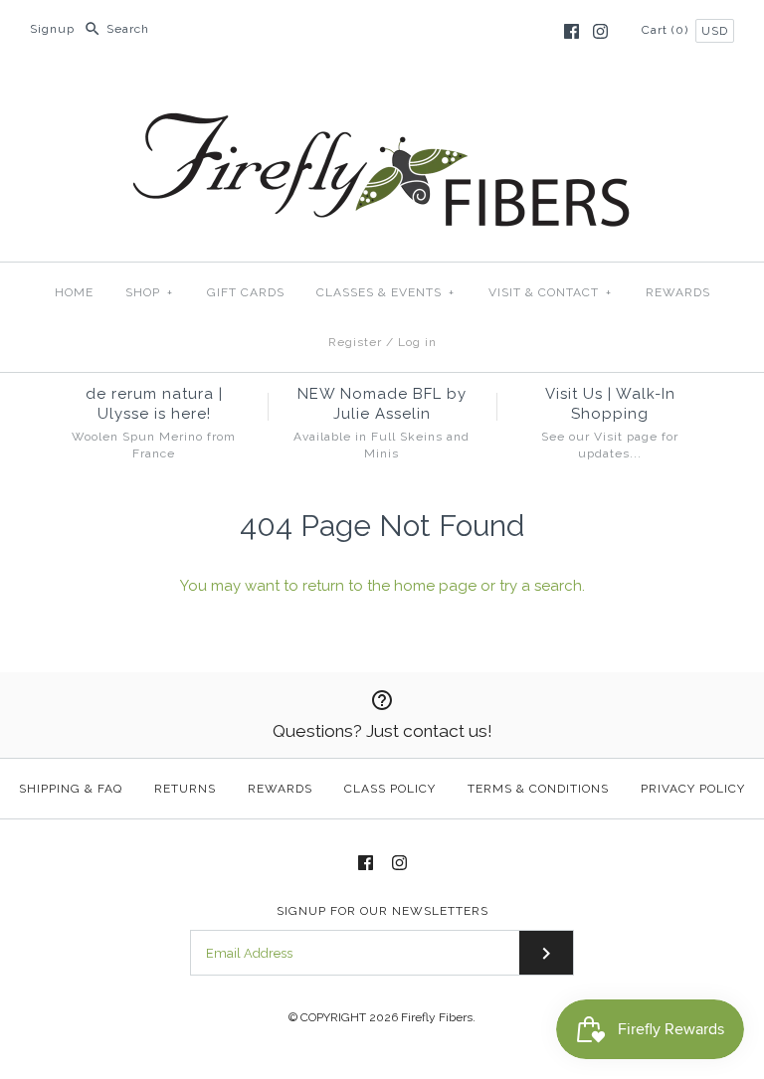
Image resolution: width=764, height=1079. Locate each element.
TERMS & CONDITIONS (538, 789)
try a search (540, 586)
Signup (52, 29)
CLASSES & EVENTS (385, 292)
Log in (417, 342)
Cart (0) (667, 30)
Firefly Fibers (437, 1017)
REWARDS (678, 292)
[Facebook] (571, 31)
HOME (74, 292)
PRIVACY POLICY (693, 789)
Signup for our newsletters (382, 911)
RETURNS (185, 789)
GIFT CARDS (246, 292)
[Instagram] (600, 31)
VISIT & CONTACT (550, 292)
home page (435, 586)
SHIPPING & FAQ (70, 789)
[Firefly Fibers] (382, 96)
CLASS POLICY (390, 789)
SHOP (149, 292)
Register (355, 342)
